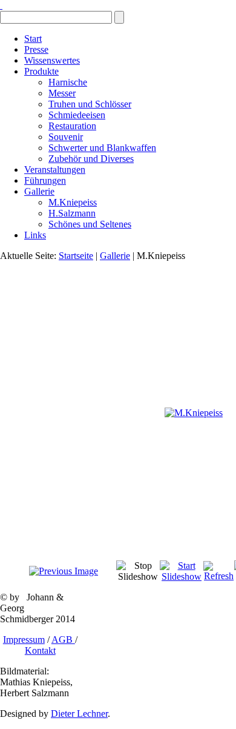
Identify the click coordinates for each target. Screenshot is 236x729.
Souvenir (65, 137)
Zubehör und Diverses (91, 158)
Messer (62, 93)
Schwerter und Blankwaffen (102, 148)
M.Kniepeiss (72, 202)
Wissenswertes (52, 60)
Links (35, 235)
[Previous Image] (63, 571)
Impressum (24, 639)
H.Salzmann (72, 213)
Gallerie (39, 191)
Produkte (41, 71)
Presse (36, 49)
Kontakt (40, 650)
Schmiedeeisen (76, 115)
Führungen (45, 180)
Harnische (67, 82)
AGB (63, 639)
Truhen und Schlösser (89, 104)
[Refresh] (218, 576)
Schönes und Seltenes (89, 224)
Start (33, 38)
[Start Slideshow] (181, 576)
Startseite (76, 255)
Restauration (72, 126)
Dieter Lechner (79, 713)
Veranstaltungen (54, 169)
